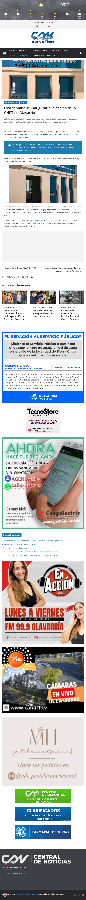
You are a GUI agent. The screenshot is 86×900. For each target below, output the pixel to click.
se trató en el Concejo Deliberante (39, 220)
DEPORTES (55, 51)
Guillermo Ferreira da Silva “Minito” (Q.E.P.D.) (18, 544)
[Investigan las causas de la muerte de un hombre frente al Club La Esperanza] (71, 292)
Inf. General (34, 51)
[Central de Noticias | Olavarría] (4, 53)
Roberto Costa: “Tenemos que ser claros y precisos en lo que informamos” (63, 269)
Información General (11, 103)
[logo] (36, 855)
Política (46, 51)
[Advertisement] (43, 246)
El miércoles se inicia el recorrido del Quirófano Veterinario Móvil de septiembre (32, 541)
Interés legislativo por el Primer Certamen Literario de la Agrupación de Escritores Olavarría (14, 313)
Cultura (12, 55)
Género (65, 51)
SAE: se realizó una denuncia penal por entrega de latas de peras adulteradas (43, 312)
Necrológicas (24, 55)
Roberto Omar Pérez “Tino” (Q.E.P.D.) (20, 268)
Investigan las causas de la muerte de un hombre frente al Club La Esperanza (70, 313)
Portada (12, 51)
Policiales (22, 51)
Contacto (51, 55)
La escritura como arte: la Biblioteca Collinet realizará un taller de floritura (30, 552)
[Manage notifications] (5, 895)
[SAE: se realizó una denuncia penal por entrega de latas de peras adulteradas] (43, 292)
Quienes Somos (38, 55)
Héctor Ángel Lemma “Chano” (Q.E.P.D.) (16, 548)
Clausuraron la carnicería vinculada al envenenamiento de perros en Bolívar (30, 555)
